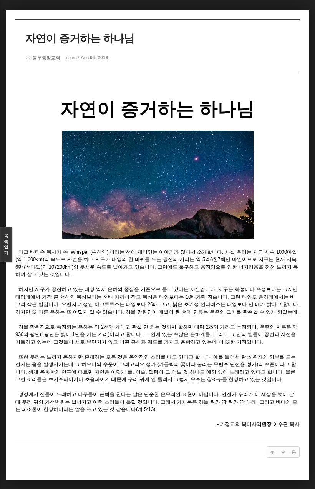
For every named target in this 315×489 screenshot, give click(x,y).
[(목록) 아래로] (283, 452)
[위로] (272, 452)
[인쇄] (293, 452)
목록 (6, 244)
